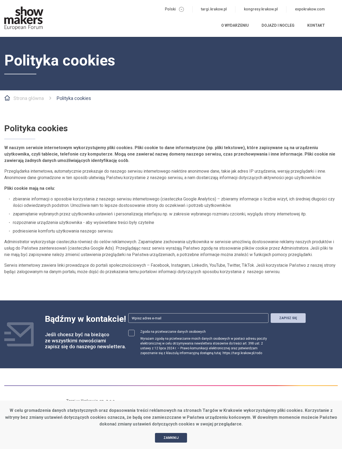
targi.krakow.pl (214, 9)
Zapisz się (288, 318)
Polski (170, 9)
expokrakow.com (310, 9)
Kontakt (316, 25)
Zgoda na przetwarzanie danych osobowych (173, 332)
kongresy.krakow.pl (261, 9)
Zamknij (171, 438)
